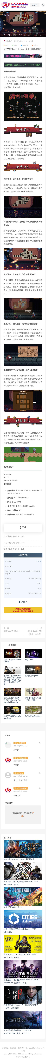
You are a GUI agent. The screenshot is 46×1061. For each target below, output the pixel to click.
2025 (6, 45)
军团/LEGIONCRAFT (11, 631)
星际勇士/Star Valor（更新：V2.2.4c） (34, 632)
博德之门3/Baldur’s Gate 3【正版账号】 (20, 859)
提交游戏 (5, 1048)
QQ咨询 (23, 602)
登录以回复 (40, 743)
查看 (39, 561)
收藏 (31, 41)
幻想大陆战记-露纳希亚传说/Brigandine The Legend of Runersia (12, 700)
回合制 (36, 45)
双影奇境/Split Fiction (12, 907)
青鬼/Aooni (29, 660)
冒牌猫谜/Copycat (32, 676)
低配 (15, 45)
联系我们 (13, 1048)
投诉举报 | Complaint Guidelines (29, 1048)
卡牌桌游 (25, 45)
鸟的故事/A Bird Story (33, 716)
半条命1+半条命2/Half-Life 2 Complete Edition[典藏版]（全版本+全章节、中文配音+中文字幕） (12, 680)
